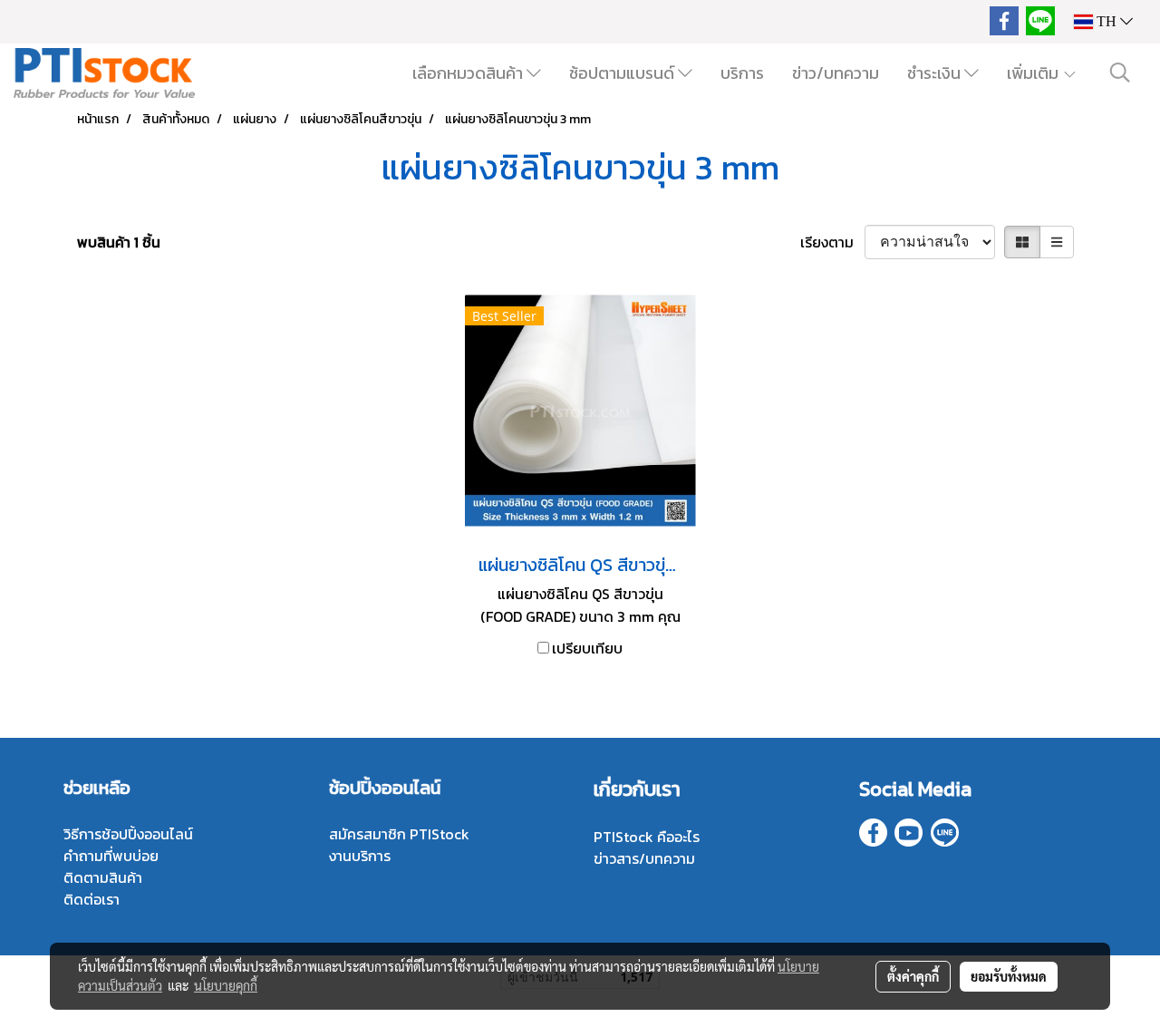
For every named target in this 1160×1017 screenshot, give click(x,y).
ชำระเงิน (935, 73)
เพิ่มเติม (1034, 73)
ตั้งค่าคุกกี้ (913, 976)
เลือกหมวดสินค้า (469, 73)
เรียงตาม (832, 242)
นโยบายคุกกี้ (225, 985)
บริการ (742, 73)
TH (1106, 21)
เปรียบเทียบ (587, 648)
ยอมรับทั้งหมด (1009, 976)
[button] (1120, 72)
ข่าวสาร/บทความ (644, 858)
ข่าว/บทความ (835, 73)
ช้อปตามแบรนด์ (623, 73)
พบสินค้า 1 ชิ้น (118, 242)
